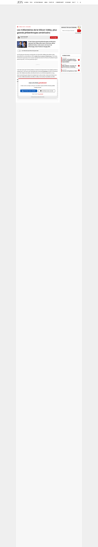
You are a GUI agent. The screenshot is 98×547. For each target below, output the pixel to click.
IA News (26, 2)
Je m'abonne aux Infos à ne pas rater (30, 50)
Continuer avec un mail (47, 90)
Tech (31, 2)
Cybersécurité (59, 2)
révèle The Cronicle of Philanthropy (43, 56)
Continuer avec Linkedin (29, 90)
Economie (68, 2)
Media (45, 2)
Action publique (38, 2)
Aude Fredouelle (24, 36)
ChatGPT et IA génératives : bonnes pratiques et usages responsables (69, 60)
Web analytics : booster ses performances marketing (69, 66)
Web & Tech (22, 26)
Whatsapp (44, 71)
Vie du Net (28, 26)
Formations (66, 55)
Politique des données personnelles (37, 96)
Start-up (51, 2)
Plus (73, 2)
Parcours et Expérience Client (69, 70)
